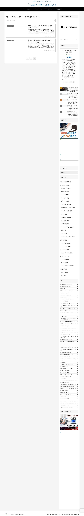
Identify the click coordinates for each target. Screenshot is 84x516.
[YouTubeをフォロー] (69, 82)
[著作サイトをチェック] (64, 82)
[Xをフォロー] (65, 82)
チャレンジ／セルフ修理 (67, 227)
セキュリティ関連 (64, 256)
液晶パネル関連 (65, 220)
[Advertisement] (69, 470)
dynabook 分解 (65, 191)
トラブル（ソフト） (66, 243)
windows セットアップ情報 (68, 237)
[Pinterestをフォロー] (71, 82)
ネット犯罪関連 (65, 259)
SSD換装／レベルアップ (67, 217)
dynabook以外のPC (66, 188)
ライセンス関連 (65, 195)
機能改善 (63, 230)
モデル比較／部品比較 (65, 182)
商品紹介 (63, 275)
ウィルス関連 (64, 262)
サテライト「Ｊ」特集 (66, 253)
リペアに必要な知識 (65, 185)
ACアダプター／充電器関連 (68, 207)
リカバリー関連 (65, 198)
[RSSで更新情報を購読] (74, 82)
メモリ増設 (64, 214)
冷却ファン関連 (65, 201)
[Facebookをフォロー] (67, 82)
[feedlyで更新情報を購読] (72, 82)
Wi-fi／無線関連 (65, 224)
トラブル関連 (63, 240)
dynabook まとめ (64, 249)
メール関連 (64, 233)
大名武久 (69, 57)
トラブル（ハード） (66, 246)
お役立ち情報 (64, 272)
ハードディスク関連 (66, 204)
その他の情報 (63, 269)
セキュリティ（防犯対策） (68, 266)
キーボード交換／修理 (66, 211)
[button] (54, 20)
